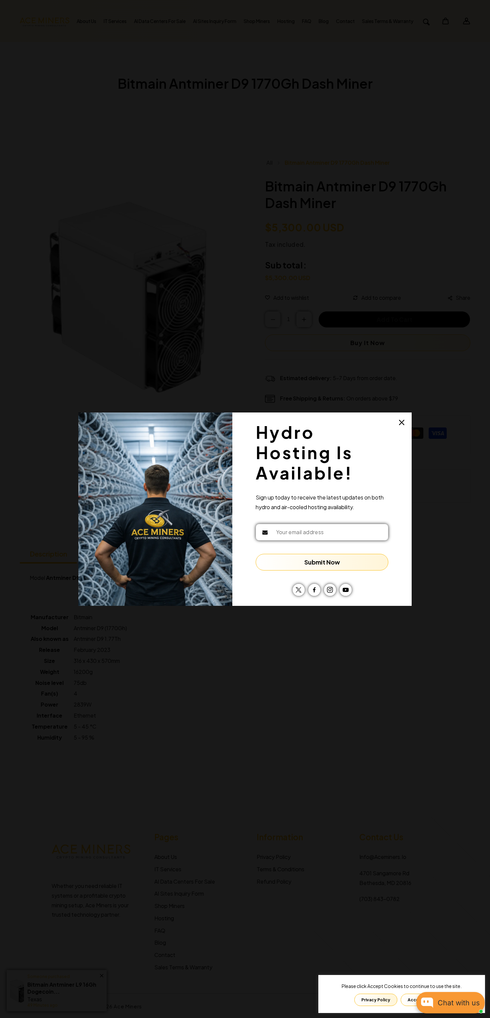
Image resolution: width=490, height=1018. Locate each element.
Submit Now (322, 562)
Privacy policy (375, 999)
